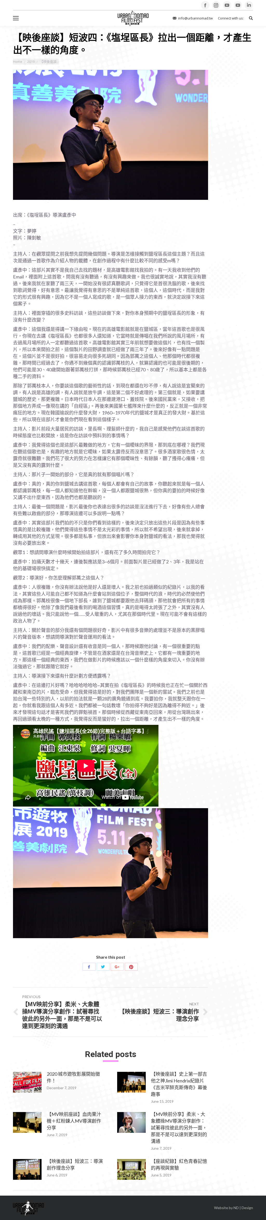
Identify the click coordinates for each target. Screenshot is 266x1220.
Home (17, 62)
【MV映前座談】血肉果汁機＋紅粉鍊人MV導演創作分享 (74, 1120)
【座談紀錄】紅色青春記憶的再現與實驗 (179, 1164)
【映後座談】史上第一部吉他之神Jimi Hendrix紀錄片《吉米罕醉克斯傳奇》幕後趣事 (179, 1084)
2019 (31, 62)
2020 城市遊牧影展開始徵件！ (73, 1077)
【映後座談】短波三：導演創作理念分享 (75, 1164)
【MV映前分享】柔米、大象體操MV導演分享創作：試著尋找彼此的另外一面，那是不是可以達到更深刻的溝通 (179, 1127)
